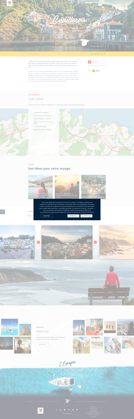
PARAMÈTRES (46, 215)
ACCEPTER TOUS (86, 215)
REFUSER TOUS (73, 215)
